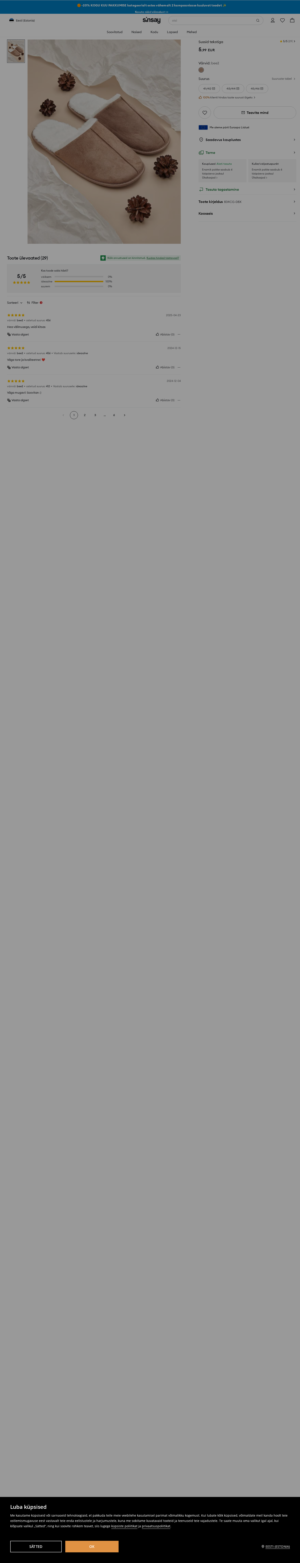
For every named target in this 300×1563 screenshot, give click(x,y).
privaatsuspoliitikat (156, 1526)
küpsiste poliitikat (124, 1526)
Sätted (36, 1546)
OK (92, 1546)
